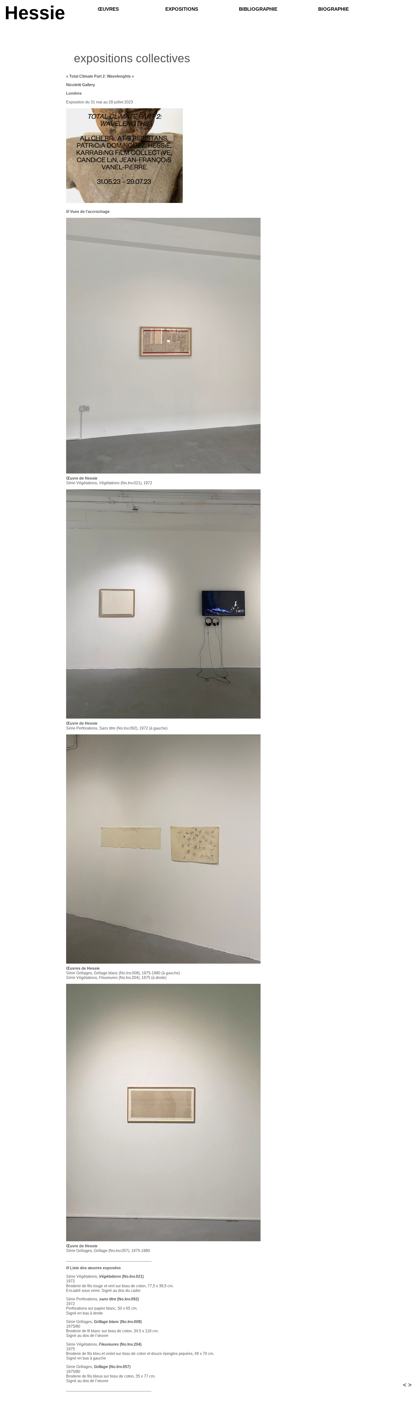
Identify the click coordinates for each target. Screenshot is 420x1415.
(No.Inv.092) (119, 1299)
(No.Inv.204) (120, 1344)
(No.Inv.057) (112, 1367)
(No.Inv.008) (118, 1322)
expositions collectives (132, 58)
